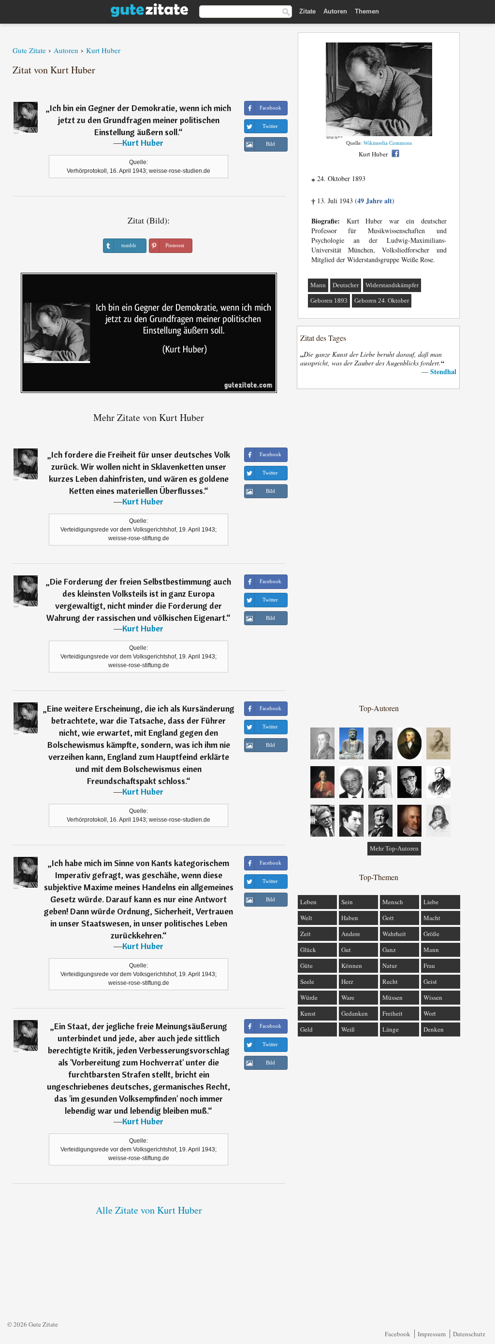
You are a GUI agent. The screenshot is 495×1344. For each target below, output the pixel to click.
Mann (318, 285)
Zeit (305, 933)
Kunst (308, 1013)
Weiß (348, 1029)
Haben (349, 917)
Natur (389, 965)
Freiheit (392, 1013)
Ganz (389, 949)
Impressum (432, 1334)
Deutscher (346, 285)
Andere (350, 933)
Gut (346, 949)
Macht (431, 917)
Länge (390, 1029)
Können (351, 965)
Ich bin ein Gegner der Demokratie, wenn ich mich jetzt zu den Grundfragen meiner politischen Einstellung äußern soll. (140, 120)
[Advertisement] (378, 545)
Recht (390, 981)
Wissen (432, 997)
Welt (306, 917)
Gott (388, 917)
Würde (309, 997)
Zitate (307, 11)
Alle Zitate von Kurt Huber (149, 1210)
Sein (347, 901)
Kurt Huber (142, 142)
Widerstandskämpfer (392, 285)
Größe (431, 933)
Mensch (392, 901)
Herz (347, 981)
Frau (429, 965)
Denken (433, 1029)
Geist (430, 981)
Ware (347, 997)
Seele (307, 981)
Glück (308, 949)
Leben (308, 901)
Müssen (392, 997)
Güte (306, 965)
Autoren (335, 11)
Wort (429, 1013)
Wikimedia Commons (388, 143)
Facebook (397, 1334)
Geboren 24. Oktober (381, 300)
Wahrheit (394, 933)
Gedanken (354, 1013)
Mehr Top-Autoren (394, 848)
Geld (306, 1029)
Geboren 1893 (329, 300)
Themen (367, 11)
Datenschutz (469, 1334)
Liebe (430, 901)
